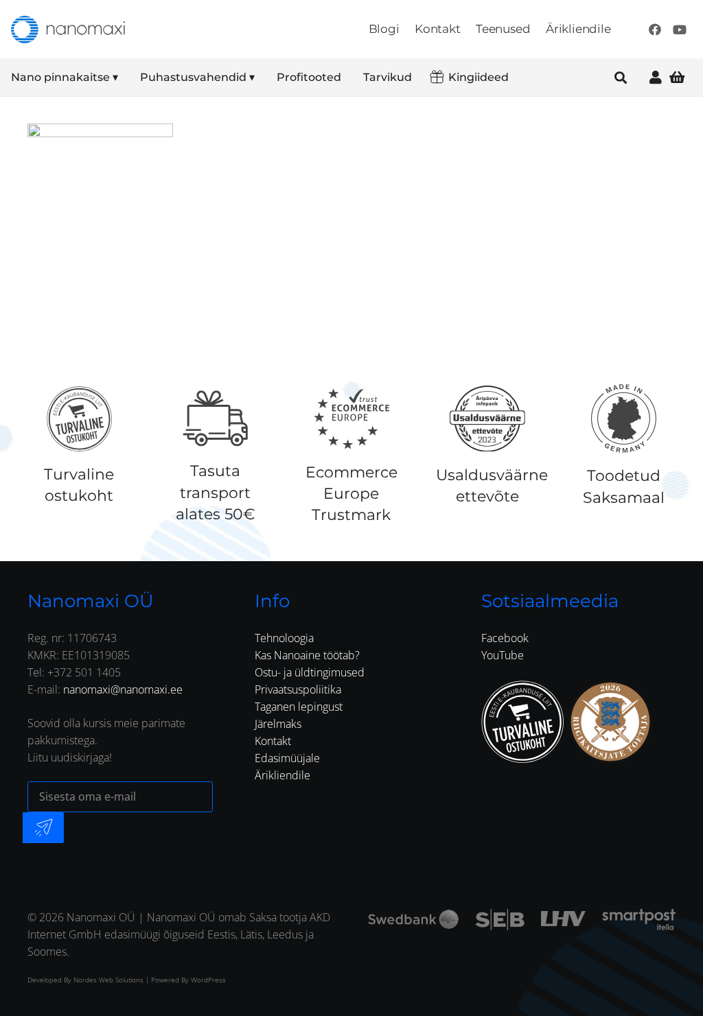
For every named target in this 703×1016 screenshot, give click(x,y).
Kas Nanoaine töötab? (307, 655)
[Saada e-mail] (43, 827)
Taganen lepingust (299, 706)
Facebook (505, 638)
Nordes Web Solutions (108, 979)
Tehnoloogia (284, 638)
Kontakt (273, 740)
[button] (127, 77)
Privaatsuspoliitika (298, 689)
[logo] (68, 29)
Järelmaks (278, 723)
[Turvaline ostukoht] (79, 418)
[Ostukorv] (677, 77)
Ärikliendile (282, 775)
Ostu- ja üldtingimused (310, 672)
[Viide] (655, 77)
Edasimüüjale (287, 758)
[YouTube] (679, 29)
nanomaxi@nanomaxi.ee (123, 689)
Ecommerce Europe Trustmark (351, 493)
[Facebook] (655, 29)
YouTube (502, 655)
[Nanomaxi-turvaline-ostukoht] (522, 722)
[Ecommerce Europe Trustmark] (351, 418)
